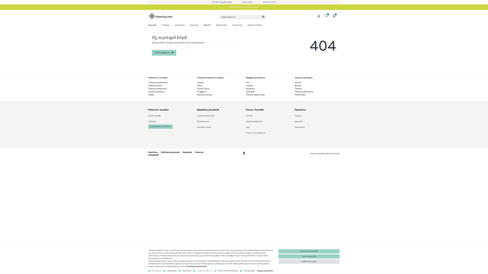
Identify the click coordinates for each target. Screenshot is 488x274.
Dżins (199, 86)
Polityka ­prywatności (197, 266)
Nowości (152, 25)
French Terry (203, 89)
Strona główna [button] (163, 53)
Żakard (298, 89)
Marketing (186, 271)
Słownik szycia (203, 121)
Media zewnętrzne (204, 271)
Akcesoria (180, 25)
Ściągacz (201, 92)
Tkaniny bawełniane (157, 83)
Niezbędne (157, 271)
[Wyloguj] (319, 16)
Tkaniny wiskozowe (157, 89)
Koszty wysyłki (154, 116)
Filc (247, 83)
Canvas (249, 86)
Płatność (152, 121)
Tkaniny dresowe (156, 92)
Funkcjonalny (249, 271)
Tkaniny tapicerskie (255, 95)
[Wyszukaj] (263, 17)
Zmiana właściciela (254, 121)
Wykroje (194, 25)
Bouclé (298, 86)
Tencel (298, 83)
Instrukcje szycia (204, 127)
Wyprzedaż (221, 25)
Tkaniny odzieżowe (304, 92)
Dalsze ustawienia (265, 271)
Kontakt (249, 116)
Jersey (200, 83)
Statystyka (172, 271)
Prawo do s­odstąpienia (255, 133)
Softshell (250, 92)
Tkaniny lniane (155, 86)
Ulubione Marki (254, 25)
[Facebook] (244, 153)
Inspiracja (237, 25)
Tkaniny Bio (300, 95)
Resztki (206, 25)
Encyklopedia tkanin (205, 116)
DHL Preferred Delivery (228, 271)
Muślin (151, 95)
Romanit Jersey (204, 95)
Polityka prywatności (170, 152)
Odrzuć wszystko (309, 256)
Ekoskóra (250, 89)
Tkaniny (166, 25)
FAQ (247, 127)
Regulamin (187, 152)
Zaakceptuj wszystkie (309, 251)
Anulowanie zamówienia (160, 126)
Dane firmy (153, 152)
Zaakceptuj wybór (309, 261)
